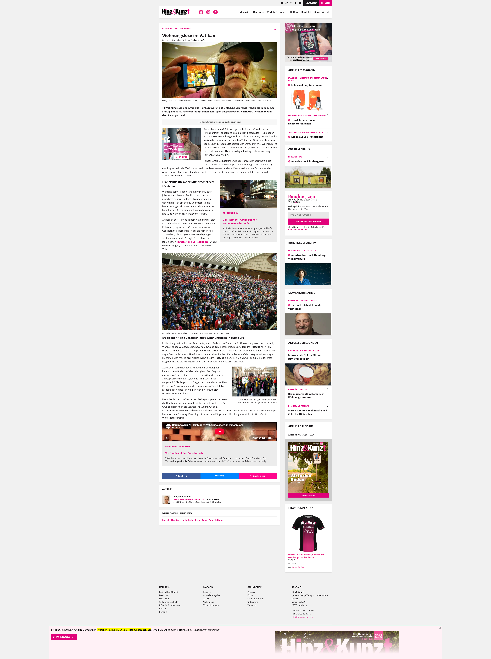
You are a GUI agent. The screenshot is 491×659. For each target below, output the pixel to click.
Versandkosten (298, 567)
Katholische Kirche (191, 520)
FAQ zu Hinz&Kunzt (168, 592)
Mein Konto (201, 12)
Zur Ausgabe (308, 495)
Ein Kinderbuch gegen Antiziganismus (308, 115)
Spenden (325, 3)
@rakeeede (214, 499)
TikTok (286, 3)
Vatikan (219, 520)
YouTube (282, 3)
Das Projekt (164, 595)
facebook (295, 3)
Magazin (244, 12)
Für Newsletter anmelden (308, 221)
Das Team (164, 598)
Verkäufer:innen (276, 12)
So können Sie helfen (169, 602)
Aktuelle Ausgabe (211, 595)
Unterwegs (252, 602)
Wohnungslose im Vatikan (188, 35)
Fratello (166, 520)
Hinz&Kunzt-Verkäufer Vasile (303, 300)
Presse (162, 608)
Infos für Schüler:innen (170, 605)
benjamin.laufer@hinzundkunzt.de (189, 499)
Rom (211, 520)
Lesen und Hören (255, 598)
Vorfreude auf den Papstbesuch (184, 453)
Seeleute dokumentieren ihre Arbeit (307, 132)
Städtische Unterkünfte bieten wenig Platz (307, 79)
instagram (291, 3)
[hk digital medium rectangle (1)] (308, 61)
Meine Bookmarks (215, 12)
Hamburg (176, 520)
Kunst (250, 595)
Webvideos (208, 602)
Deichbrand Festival (298, 406)
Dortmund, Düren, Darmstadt (303, 351)
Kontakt (306, 12)
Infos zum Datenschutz (298, 229)
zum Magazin (63, 637)
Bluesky (300, 3)
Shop (317, 12)
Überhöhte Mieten (297, 389)
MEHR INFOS (181, 157)
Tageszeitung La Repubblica (193, 241)
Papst (205, 520)
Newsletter (311, 3)
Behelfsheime (295, 157)
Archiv (206, 598)
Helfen (294, 12)
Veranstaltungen (211, 605)
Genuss (251, 592)
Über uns (258, 12)
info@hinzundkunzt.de (302, 617)
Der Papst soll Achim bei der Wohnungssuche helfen (240, 221)
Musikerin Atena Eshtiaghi (302, 250)
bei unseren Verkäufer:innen (205, 629)
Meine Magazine (208, 12)
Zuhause (251, 605)
